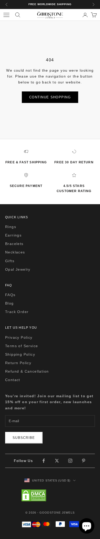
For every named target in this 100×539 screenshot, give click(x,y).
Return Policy (18, 363)
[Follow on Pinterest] (83, 460)
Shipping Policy (20, 354)
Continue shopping (50, 97)
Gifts (9, 261)
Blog (9, 303)
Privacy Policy (19, 337)
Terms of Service (21, 346)
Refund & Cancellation (27, 371)
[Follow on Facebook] (43, 460)
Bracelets (14, 244)
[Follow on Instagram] (70, 460)
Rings (10, 227)
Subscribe (24, 438)
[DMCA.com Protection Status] (50, 495)
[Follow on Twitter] (56, 460)
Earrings (13, 235)
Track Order (16, 312)
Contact (12, 380)
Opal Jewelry (18, 269)
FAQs (10, 295)
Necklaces (15, 252)
